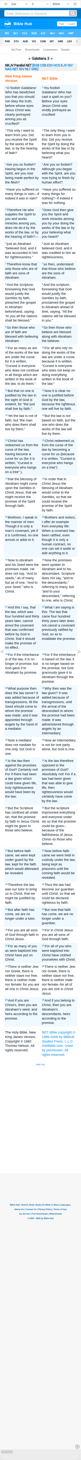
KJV (64, 65)
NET (15, 69)
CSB (43, 65)
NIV (21, 69)
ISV (70, 65)
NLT (28, 69)
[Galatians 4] (76, 660)
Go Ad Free (7, 1452)
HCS (57, 65)
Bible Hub (40, 1064)
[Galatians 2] (4, 660)
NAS (8, 69)
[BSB (35, 65)
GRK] (34, 69)
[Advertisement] (45, 1145)
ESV (50, 65)
